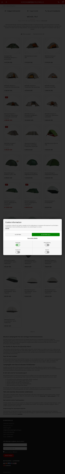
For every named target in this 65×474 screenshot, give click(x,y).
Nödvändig (17, 242)
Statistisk (47, 249)
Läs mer (7, 228)
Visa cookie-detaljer (32, 238)
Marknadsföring (47, 242)
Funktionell (17, 249)
